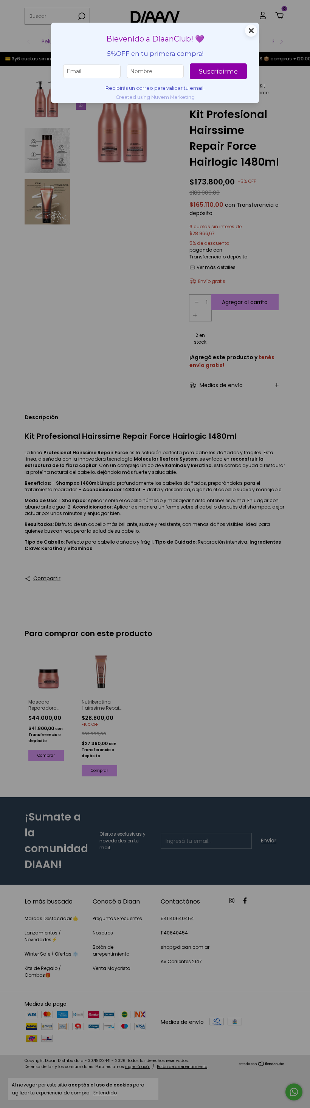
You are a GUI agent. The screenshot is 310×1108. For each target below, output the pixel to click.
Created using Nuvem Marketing (155, 97)
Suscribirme (218, 71)
